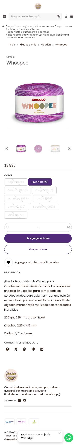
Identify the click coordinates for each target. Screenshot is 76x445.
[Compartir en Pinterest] (33, 349)
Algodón (46, 45)
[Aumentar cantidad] (69, 227)
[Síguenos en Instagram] (19, 400)
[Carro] (71, 17)
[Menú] (4, 16)
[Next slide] (69, 148)
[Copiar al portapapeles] (42, 349)
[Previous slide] (7, 148)
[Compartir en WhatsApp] (25, 349)
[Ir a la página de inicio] (38, 6)
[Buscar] (58, 16)
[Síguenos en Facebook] (24, 400)
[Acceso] (66, 16)
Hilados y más (28, 45)
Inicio (12, 45)
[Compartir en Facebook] (7, 349)
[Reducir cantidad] (7, 227)
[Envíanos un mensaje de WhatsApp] (68, 437)
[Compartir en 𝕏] (16, 349)
